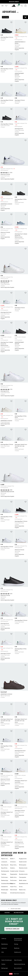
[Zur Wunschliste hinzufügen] (11, 22)
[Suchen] (22, 6)
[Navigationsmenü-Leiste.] (2, 6)
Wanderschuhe (23, 868)
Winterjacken (22, 865)
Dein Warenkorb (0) (18, 912)
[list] (11, 17)
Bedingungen (4, 968)
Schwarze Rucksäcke (22, 871)
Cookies (3, 964)
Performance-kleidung (14, 880)
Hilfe (2, 952)
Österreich (16, 973)
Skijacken (12, 883)
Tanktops (3, 874)
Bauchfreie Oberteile (4, 868)
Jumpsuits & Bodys (4, 862)
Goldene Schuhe (12, 868)
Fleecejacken (22, 877)
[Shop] (13, 6)
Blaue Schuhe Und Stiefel (14, 865)
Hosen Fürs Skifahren (13, 887)
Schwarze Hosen (12, 862)
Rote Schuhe (13, 889)
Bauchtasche (4, 865)
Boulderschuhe (23, 874)
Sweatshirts (4, 886)
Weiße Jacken (22, 880)
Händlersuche (17, 952)
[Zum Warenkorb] (25, 6)
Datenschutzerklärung (19, 964)
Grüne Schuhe (21, 887)
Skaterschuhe (23, 862)
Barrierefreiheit (18, 968)
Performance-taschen (5, 877)
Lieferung (3, 938)
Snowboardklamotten (7, 883)
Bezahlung (16, 948)
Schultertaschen (14, 893)
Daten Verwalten (18, 960)
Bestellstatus (4, 944)
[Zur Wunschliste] (6, 6)
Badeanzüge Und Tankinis (4, 880)
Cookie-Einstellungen (6, 960)
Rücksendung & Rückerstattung (18, 939)
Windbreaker (4, 889)
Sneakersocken (14, 871)
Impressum (4, 948)
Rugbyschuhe (23, 858)
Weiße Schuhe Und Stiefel (14, 877)
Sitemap (16, 944)
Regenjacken (13, 874)
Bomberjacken (5, 871)
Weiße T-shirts (12, 859)
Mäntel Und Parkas (4, 859)
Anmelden (7, 912)
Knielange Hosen (4, 893)
